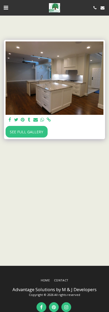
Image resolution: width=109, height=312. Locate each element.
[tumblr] (29, 119)
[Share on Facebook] (9, 119)
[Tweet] (16, 119)
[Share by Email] (35, 119)
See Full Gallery (26, 131)
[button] (5, 7)
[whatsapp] (42, 119)
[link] (48, 119)
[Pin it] (22, 119)
